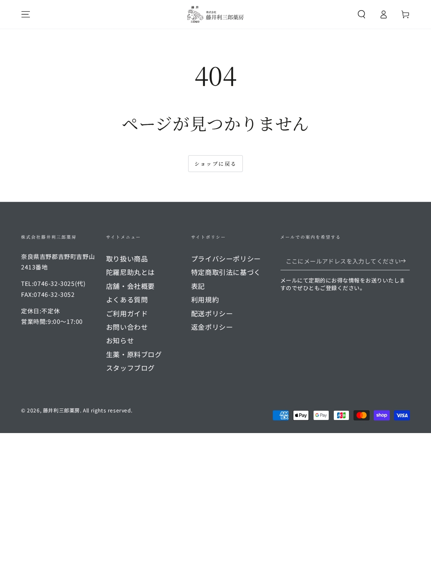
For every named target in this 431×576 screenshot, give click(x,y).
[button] (361, 14)
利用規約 (205, 299)
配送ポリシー (212, 313)
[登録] (405, 260)
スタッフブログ (130, 368)
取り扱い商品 (127, 258)
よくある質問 (127, 299)
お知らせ (120, 340)
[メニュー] (26, 14)
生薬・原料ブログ (134, 354)
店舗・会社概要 (130, 286)
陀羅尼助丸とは (130, 272)
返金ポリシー (212, 327)
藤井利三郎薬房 (61, 410)
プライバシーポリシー (226, 258)
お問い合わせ (127, 327)
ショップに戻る (215, 163)
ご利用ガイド (127, 313)
